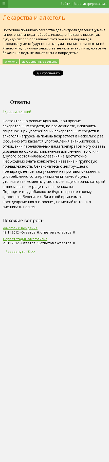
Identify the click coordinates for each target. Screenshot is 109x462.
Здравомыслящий (17, 111)
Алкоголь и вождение (20, 228)
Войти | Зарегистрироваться (84, 3)
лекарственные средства (39, 61)
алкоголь (11, 61)
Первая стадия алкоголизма (25, 239)
